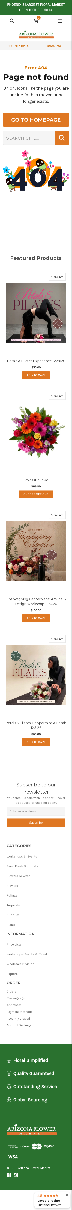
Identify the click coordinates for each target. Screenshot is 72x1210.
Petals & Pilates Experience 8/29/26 (36, 361)
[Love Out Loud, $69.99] (36, 432)
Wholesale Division (20, 964)
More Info (58, 276)
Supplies (13, 915)
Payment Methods (20, 1012)
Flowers (12, 886)
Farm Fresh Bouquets (22, 866)
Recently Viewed (18, 1018)
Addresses (14, 1005)
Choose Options (38, 494)
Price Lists (14, 944)
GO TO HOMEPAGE (36, 120)
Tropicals (13, 905)
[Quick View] (61, 277)
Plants (11, 925)
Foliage (12, 895)
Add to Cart (36, 375)
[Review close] (67, 1195)
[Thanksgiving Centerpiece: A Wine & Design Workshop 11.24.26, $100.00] (36, 551)
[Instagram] (16, 1175)
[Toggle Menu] (60, 21)
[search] (12, 21)
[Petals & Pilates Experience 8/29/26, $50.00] (36, 312)
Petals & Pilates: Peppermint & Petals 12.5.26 (35, 725)
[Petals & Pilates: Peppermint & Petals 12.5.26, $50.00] (36, 675)
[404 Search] (62, 138)
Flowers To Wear (18, 876)
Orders (11, 991)
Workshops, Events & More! (27, 954)
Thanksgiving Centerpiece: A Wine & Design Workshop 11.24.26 (36, 601)
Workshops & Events (22, 856)
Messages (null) (18, 998)
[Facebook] (9, 1175)
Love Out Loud (36, 480)
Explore (12, 974)
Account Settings (19, 1025)
